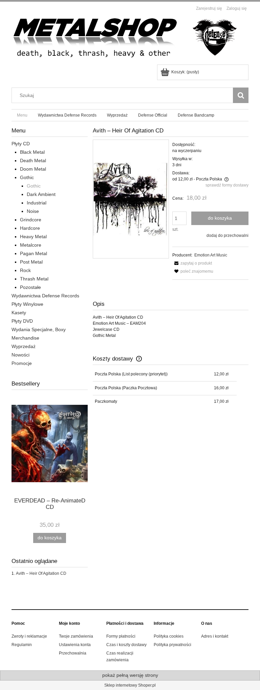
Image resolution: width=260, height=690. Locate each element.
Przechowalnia (72, 653)
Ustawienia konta (75, 644)
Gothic (27, 177)
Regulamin (22, 644)
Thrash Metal (34, 278)
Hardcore (30, 228)
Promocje (22, 363)
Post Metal (31, 262)
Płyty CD (21, 143)
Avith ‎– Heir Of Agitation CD (41, 573)
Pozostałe (30, 287)
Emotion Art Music (210, 255)
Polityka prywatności (172, 644)
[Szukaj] (240, 95)
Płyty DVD (22, 321)
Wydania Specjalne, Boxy (39, 329)
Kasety (19, 312)
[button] (192, 263)
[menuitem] (22, 115)
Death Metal (33, 160)
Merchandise (25, 338)
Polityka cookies (168, 636)
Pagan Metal (33, 253)
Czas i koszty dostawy (126, 644)
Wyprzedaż (24, 346)
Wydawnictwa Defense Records (45, 295)
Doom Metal (33, 169)
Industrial (36, 202)
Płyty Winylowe (27, 304)
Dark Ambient (41, 194)
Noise (33, 211)
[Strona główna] (130, 39)
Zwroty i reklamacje (29, 636)
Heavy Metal (33, 236)
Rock (25, 270)
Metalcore (30, 245)
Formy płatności (120, 636)
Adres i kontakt (214, 636)
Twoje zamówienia (76, 636)
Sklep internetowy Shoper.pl (130, 685)
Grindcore (30, 219)
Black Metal (32, 152)
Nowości (20, 355)
